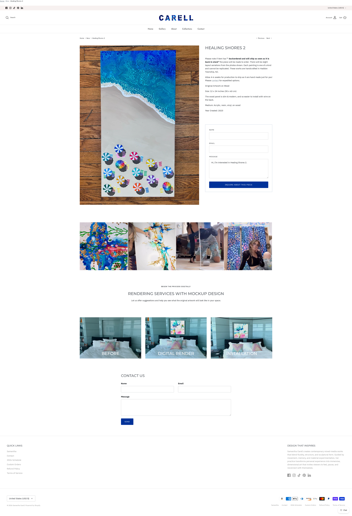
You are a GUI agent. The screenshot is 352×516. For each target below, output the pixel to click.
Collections (187, 28)
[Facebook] (7, 8)
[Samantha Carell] (176, 17)
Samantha (11, 451)
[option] (139, 125)
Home (2, 1)
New (7, 1)
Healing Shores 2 (16, 1)
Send (127, 421)
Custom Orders (14, 464)
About (174, 28)
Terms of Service (14, 473)
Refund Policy (13, 468)
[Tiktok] (14, 8)
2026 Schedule (14, 460)
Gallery (162, 28)
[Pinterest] (18, 8)
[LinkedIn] (22, 8)
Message (213, 157)
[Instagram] (10, 8)
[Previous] (84, 246)
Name (211, 130)
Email (212, 143)
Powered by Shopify (32, 505)
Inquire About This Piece (238, 185)
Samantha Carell (19, 505)
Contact (201, 28)
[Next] (268, 246)
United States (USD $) (336, 8)
